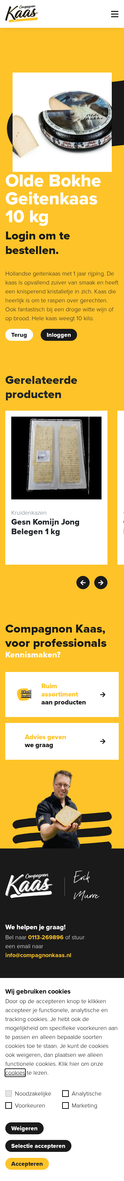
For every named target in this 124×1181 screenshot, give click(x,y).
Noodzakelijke (33, 1093)
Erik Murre (86, 886)
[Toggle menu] (115, 14)
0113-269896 (45, 937)
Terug (19, 334)
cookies (15, 1072)
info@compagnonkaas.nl (38, 955)
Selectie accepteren (38, 1146)
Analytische (87, 1093)
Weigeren (24, 1128)
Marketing (84, 1105)
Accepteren (27, 1163)
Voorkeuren (30, 1105)
